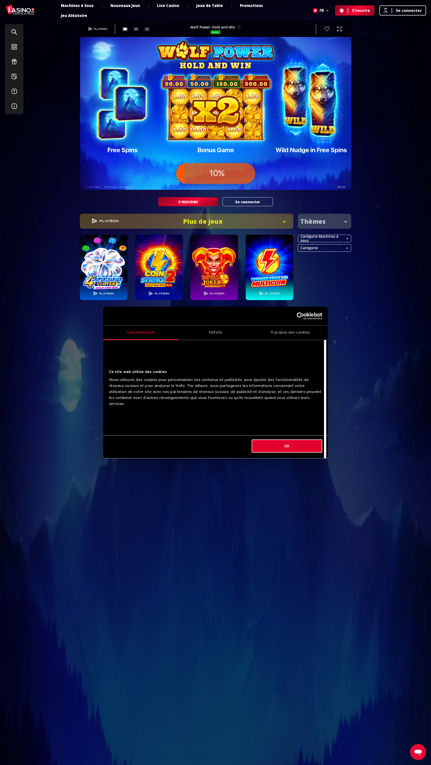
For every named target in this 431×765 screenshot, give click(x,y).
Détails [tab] (215, 332)
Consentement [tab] (140, 332)
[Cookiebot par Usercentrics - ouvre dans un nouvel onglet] (300, 316)
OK (287, 446)
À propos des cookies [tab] (290, 332)
